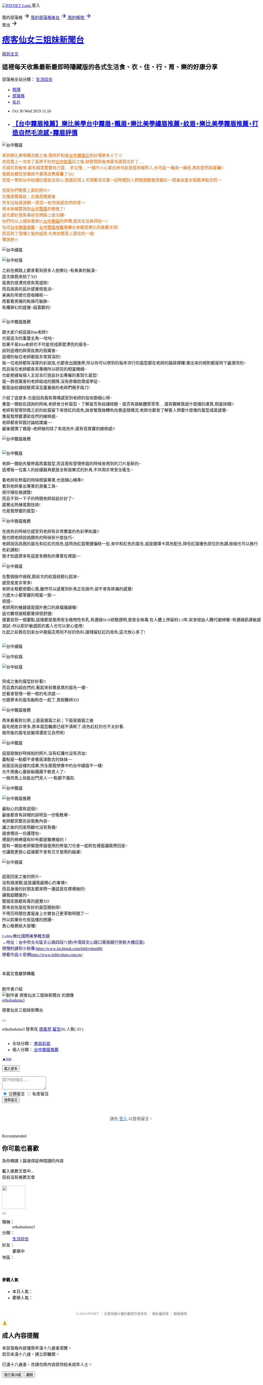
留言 (56, 1029)
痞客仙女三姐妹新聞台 (43, 39)
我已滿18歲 (12, 1375)
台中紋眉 (63, 161)
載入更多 (10, 1069)
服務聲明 (180, 1314)
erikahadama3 (13, 1000)
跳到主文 (10, 54)
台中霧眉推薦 (22, 227)
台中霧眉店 (79, 155)
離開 (29, 1375)
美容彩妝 (42, 1043)
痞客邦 (45, 1029)
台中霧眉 (51, 221)
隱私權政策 (160, 1314)
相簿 (16, 90)
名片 (16, 102)
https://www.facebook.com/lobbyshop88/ (69, 948)
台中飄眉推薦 (51, 227)
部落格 (18, 96)
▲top (6, 1059)
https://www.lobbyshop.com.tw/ (57, 955)
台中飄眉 (39, 209)
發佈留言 (10, 1100)
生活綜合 (44, 79)
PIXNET (93, 1314)
